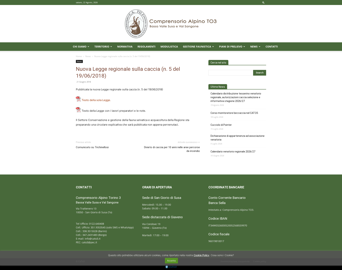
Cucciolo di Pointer (221, 124)
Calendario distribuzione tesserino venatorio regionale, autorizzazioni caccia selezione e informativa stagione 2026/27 (236, 97)
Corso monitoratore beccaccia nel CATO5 (234, 113)
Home (79, 56)
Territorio (101, 46)
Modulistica (169, 46)
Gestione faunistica (197, 46)
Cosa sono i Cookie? (222, 255)
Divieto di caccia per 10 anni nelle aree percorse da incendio (172, 149)
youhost (172, 266)
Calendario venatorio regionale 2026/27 (233, 151)
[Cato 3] (171, 24)
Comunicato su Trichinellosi (92, 147)
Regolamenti (147, 46)
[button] (263, 2)
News (254, 46)
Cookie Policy (201, 255)
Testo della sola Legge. (96, 100)
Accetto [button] (171, 260)
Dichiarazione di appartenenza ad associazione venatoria (238, 137)
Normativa (125, 46)
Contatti (272, 46)
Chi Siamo (79, 46)
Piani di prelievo (230, 46)
